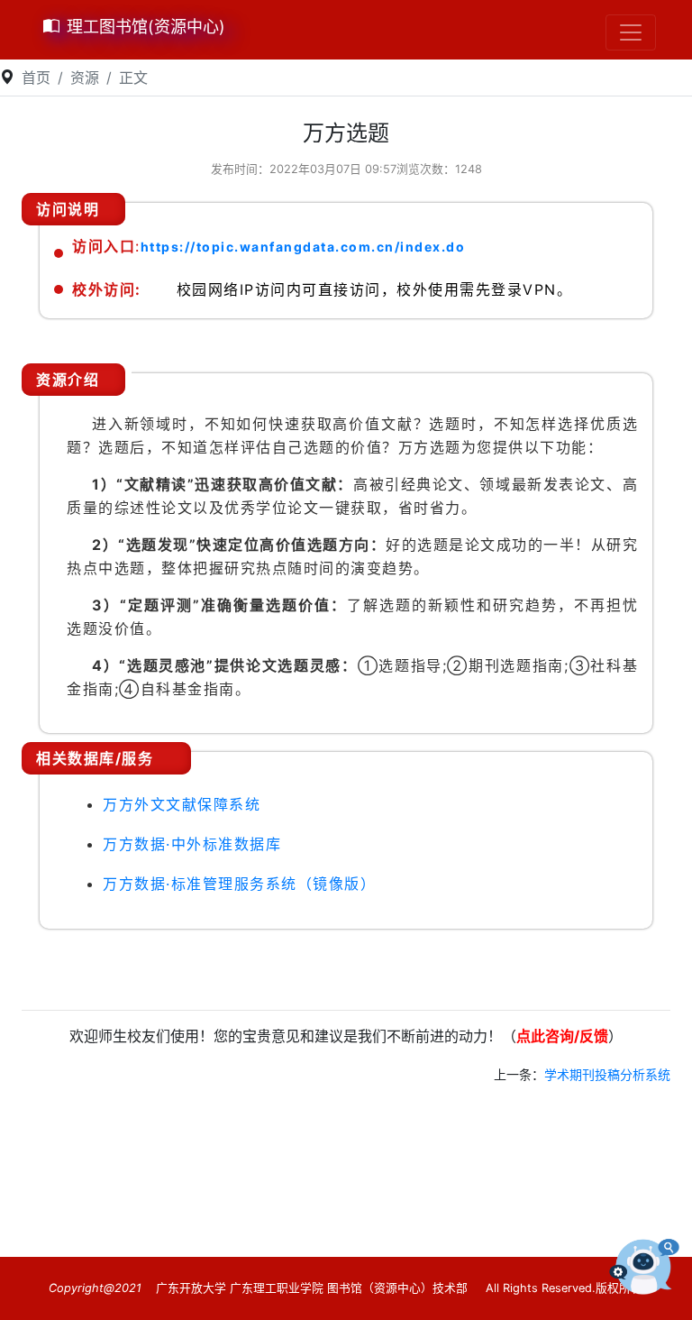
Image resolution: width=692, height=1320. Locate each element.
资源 (84, 78)
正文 (133, 78)
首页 (36, 78)
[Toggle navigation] (631, 32)
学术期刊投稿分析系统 (607, 1074)
